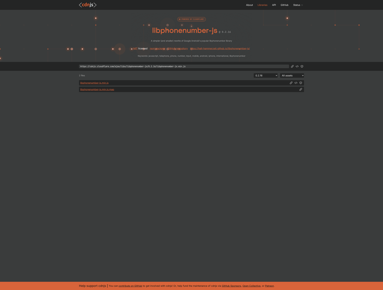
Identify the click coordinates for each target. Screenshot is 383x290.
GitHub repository (178, 48)
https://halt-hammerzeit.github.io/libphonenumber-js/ (220, 48)
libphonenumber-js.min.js (94, 82)
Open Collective (251, 285)
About (249, 4)
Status (296, 4)
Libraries (262, 4)
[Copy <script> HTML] (297, 66)
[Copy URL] (292, 66)
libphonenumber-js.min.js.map (97, 89)
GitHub (284, 4)
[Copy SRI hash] (302, 66)
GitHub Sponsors (231, 285)
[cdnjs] (87, 5)
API (274, 4)
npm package (157, 48)
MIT (135, 48)
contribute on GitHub (130, 285)
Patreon (269, 285)
